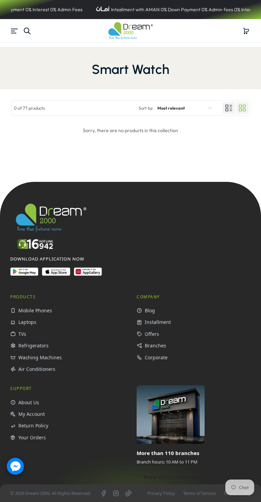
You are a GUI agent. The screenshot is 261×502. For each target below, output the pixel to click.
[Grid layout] (242, 108)
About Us (28, 402)
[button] (246, 31)
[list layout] (229, 108)
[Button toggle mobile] (15, 31)
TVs (22, 334)
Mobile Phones (35, 310)
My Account (31, 414)
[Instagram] (116, 493)
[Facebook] (103, 493)
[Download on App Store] (56, 274)
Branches (155, 345)
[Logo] (130, 31)
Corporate (156, 357)
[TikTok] (128, 493)
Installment (158, 322)
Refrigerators (33, 345)
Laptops (27, 322)
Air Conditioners (36, 369)
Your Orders (32, 437)
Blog (150, 310)
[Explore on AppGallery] (88, 274)
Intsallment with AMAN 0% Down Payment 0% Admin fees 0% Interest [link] (164, 9)
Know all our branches (169, 477)
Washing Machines (40, 357)
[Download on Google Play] (24, 274)
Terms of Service (199, 493)
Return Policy (33, 425)
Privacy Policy (161, 493)
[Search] (27, 31)
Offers (152, 334)
